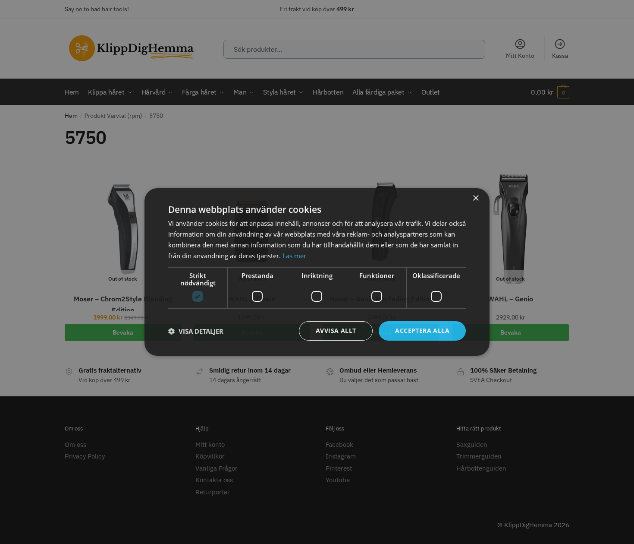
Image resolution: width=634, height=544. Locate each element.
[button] (195, 331)
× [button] (475, 198)
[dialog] (317, 272)
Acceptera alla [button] (422, 330)
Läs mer (294, 255)
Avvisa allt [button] (336, 330)
